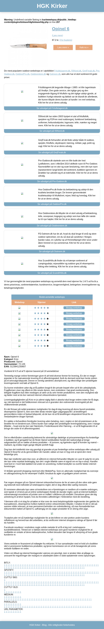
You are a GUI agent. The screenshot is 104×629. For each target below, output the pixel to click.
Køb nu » (84, 47)
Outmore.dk (55, 74)
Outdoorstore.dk (38, 74)
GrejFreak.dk (88, 71)
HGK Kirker (52, 6)
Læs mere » (63, 47)
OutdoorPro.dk (23, 74)
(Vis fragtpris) (65, 40)
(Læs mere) (57, 35)
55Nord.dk (76, 71)
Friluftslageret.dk (62, 71)
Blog (44, 625)
